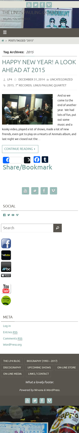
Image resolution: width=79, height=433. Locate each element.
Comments (12, 338)
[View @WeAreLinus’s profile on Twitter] (8, 215)
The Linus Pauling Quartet (32, 12)
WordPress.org (12, 344)
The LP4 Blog (11, 361)
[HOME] (2, 40)
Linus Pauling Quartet (49, 85)
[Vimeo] (49, 5)
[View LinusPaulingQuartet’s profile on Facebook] (4, 215)
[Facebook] (42, 5)
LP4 (9, 79)
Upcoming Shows (39, 367)
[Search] (57, 228)
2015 (10, 85)
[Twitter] (35, 5)
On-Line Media (12, 373)
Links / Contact (38, 373)
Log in (7, 326)
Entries (10, 332)
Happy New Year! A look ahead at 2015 (39, 66)
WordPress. (53, 390)
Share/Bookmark (27, 167)
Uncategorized (61, 79)
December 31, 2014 (31, 79)
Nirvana (38, 390)
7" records (23, 85)
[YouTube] (29, 5)
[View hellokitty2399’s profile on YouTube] (13, 215)
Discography (12, 367)
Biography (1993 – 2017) (42, 361)
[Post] (27, 160)
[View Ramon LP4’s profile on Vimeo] (17, 215)
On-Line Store (66, 367)
